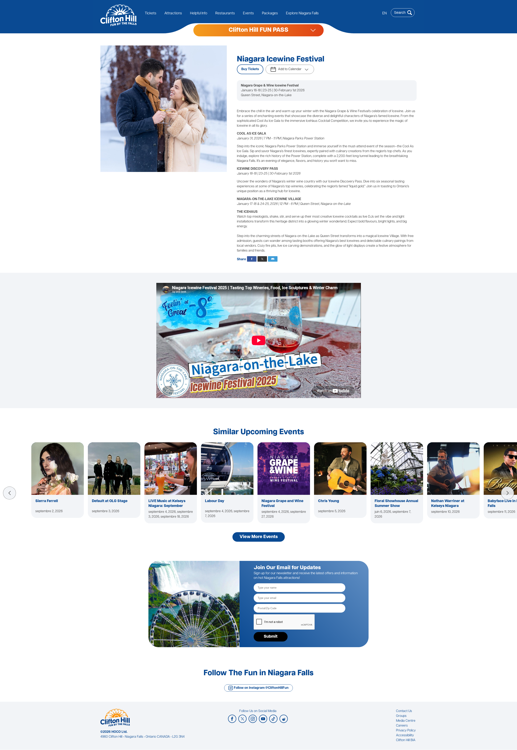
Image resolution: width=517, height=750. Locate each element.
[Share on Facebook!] (251, 259)
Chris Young (328, 501)
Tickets (150, 13)
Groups (401, 716)
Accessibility (405, 735)
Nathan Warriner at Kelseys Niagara (447, 503)
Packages (270, 13)
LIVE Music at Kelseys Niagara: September (166, 503)
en (384, 13)
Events (248, 13)
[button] (9, 493)
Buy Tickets (250, 69)
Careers (402, 725)
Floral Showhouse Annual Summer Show (396, 503)
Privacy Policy (406, 730)
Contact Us (404, 711)
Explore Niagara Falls (302, 13)
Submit (270, 637)
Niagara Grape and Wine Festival (282, 503)
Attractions (173, 13)
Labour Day (214, 501)
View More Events (259, 537)
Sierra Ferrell (46, 501)
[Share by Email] (272, 259)
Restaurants (225, 13)
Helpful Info (198, 13)
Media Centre (405, 721)
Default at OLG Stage (109, 501)
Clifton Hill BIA (405, 740)
